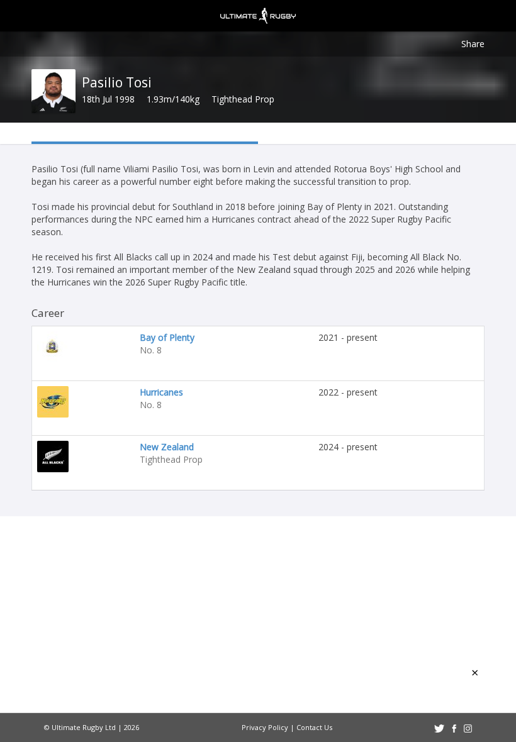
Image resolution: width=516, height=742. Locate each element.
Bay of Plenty (167, 337)
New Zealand (167, 447)
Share (473, 44)
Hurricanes (161, 392)
